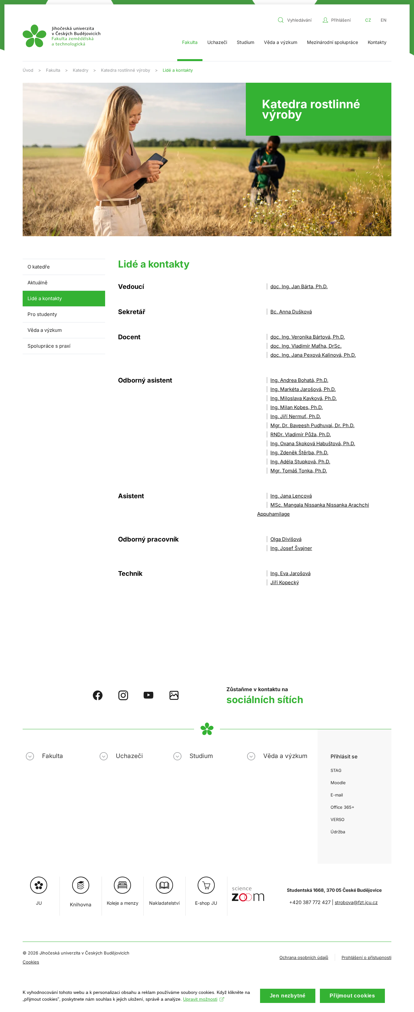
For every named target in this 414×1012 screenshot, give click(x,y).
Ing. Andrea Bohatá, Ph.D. (299, 380)
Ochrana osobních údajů (303, 957)
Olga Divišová (285, 539)
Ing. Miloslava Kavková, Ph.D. (303, 398)
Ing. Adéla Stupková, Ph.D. (300, 462)
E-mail (337, 794)
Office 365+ (342, 807)
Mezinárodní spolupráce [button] (332, 42)
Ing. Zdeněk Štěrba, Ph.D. (299, 452)
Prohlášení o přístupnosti (366, 957)
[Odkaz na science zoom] (248, 890)
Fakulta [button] (190, 42)
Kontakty (377, 42)
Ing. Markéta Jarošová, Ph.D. (303, 389)
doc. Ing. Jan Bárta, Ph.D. (299, 286)
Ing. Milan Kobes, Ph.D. (296, 407)
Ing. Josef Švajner (291, 548)
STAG (336, 770)
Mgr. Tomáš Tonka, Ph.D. (298, 471)
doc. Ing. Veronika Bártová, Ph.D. (307, 337)
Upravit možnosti (200, 999)
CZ (368, 20)
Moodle (338, 782)
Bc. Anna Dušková (291, 312)
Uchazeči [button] (217, 42)
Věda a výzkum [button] (280, 42)
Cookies (31, 962)
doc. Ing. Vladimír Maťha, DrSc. (306, 346)
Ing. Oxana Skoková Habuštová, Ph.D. (312, 443)
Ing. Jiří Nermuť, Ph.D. (295, 416)
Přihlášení (341, 20)
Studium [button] (245, 42)
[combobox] (298, 20)
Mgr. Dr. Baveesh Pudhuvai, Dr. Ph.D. (312, 425)
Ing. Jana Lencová (291, 496)
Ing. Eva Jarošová (290, 573)
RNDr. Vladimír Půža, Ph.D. (300, 434)
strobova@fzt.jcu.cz (356, 902)
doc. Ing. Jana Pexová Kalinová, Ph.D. (313, 355)
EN (384, 20)
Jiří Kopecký (284, 582)
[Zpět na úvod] (61, 36)
